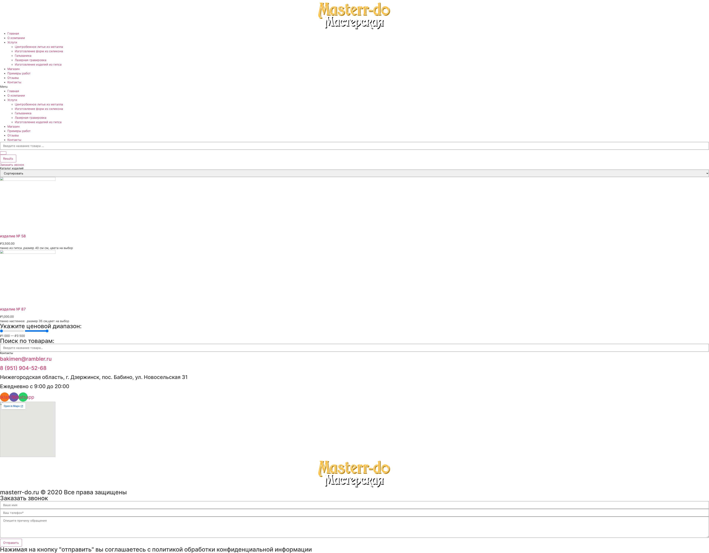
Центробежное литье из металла (39, 47)
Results (8, 158)
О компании (16, 38)
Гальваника (23, 55)
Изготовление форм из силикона (39, 51)
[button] (354, 86)
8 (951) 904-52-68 (23, 368)
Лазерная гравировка (30, 60)
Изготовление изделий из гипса (38, 64)
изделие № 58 (13, 236)
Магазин (13, 69)
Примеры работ (19, 73)
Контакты (14, 82)
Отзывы (13, 78)
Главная (13, 33)
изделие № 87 (13, 309)
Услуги (12, 42)
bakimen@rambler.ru (26, 359)
